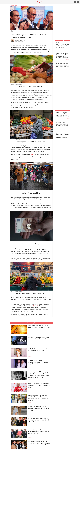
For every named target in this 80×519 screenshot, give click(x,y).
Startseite (12, 5)
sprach (32, 154)
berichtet (29, 255)
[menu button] (78, 2)
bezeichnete (32, 202)
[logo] (40, 2)
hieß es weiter (35, 306)
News (16, 5)
